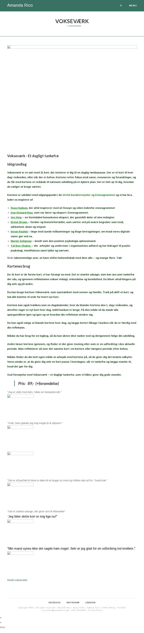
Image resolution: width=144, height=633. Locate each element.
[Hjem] (64, 26)
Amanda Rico (20, 5)
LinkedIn (90, 603)
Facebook (55, 603)
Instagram (73, 603)
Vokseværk (74, 26)
